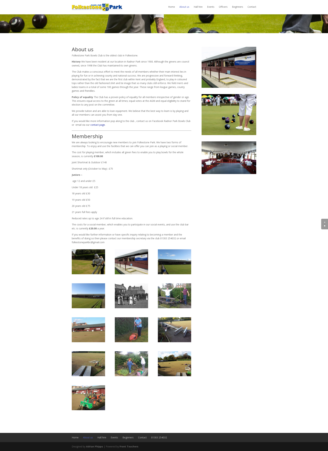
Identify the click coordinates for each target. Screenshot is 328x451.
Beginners (237, 6)
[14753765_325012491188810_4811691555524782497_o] (135, 375)
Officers (223, 6)
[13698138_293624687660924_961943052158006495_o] (92, 273)
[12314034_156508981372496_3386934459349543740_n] (135, 307)
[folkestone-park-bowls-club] (131, 273)
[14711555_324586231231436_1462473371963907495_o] (92, 375)
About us (184, 6)
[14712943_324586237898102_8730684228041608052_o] (178, 341)
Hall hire (198, 6)
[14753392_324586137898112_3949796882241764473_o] (92, 341)
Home (171, 6)
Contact (252, 6)
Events (210, 6)
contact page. (97, 124)
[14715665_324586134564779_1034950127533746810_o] (92, 409)
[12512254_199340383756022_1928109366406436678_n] (88, 307)
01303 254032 (159, 437)
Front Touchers (129, 446)
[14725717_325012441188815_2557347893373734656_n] (135, 341)
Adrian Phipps (94, 446)
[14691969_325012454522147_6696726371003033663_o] (178, 307)
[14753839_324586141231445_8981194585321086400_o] (178, 375)
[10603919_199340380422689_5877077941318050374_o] (178, 273)
